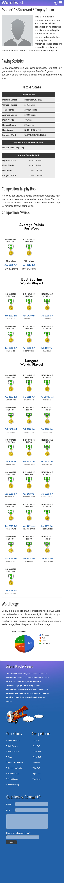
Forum (10, 757)
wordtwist (24, 689)
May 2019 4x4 (29, 526)
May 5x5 (36, 768)
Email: (8, 810)
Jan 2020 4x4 (11, 316)
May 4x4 (36, 763)
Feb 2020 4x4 (29, 429)
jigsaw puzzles (33, 681)
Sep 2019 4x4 (11, 494)
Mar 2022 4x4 (29, 397)
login (55, 3)
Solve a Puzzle (13, 741)
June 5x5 (37, 757)
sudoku (40, 689)
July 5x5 (36, 746)
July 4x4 (36, 741)
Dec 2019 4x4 (11, 461)
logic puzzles (21, 685)
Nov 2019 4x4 (29, 461)
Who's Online (13, 752)
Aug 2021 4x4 (47, 397)
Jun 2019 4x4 (11, 348)
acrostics (10, 685)
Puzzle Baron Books (16, 763)
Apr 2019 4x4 (29, 348)
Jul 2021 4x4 (11, 429)
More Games (12, 779)
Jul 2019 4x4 (29, 265)
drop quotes (34, 685)
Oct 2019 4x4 (47, 461)
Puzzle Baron (16, 674)
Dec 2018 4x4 (11, 591)
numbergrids (12, 689)
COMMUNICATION (33, 135)
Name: (9, 804)
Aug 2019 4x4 (11, 265)
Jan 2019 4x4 (47, 558)
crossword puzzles (14, 693)
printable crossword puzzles (26, 697)
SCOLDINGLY (30, 130)
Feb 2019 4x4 (47, 348)
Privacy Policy (13, 785)
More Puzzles (13, 774)
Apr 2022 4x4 (11, 397)
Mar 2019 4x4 (11, 558)
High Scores (12, 746)
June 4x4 (37, 752)
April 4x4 (37, 774)
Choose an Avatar (15, 768)
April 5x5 (37, 779)
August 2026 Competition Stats (28, 143)
